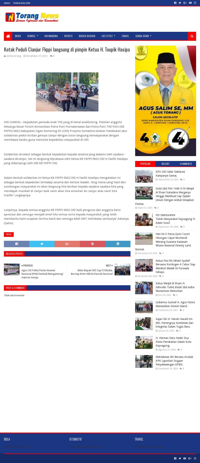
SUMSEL (31, 36)
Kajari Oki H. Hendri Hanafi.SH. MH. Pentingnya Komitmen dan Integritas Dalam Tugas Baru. (174, 322)
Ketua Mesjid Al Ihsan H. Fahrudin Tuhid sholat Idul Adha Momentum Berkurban (175, 287)
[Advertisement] (165, 398)
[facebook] (175, 3)
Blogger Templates (48, 458)
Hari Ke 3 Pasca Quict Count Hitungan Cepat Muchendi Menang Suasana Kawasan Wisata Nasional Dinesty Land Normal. (163, 241)
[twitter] (180, 3)
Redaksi (7, 3)
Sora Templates (25, 458)
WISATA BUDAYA (87, 36)
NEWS (18, 36)
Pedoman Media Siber (21, 3)
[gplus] (185, 3)
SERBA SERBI (142, 36)
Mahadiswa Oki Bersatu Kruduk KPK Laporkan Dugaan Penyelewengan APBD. (174, 360)
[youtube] (190, 3)
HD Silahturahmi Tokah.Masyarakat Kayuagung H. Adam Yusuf (176, 218)
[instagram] (194, 3)
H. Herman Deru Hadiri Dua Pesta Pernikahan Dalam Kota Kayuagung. (173, 341)
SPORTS (68, 36)
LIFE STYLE (107, 36)
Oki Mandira (51, 36)
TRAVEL (125, 36)
